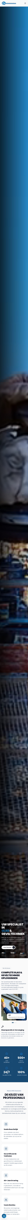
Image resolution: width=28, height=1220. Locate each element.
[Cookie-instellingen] (4, 1216)
